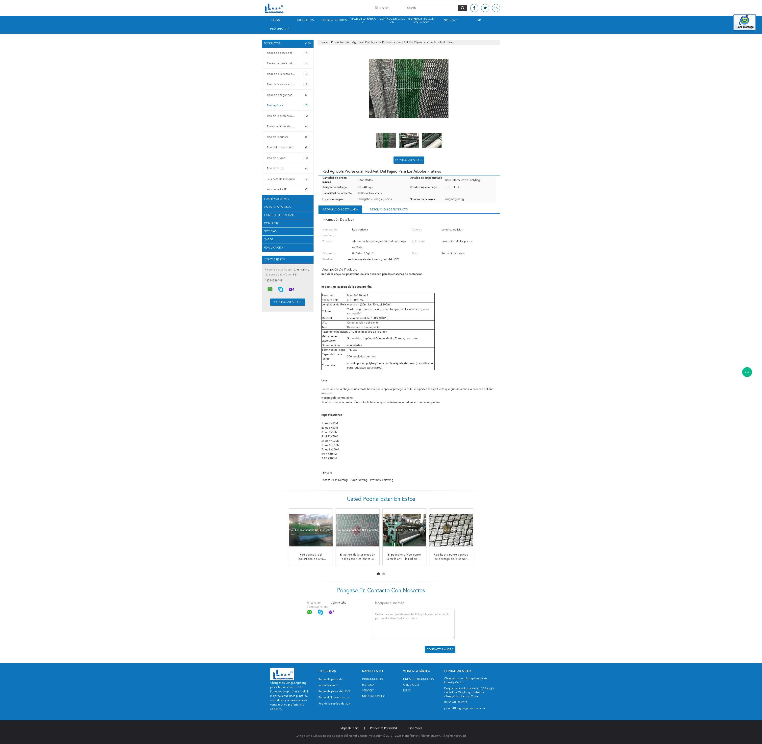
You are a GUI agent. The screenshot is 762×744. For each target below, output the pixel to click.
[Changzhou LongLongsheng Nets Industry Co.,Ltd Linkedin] (496, 8)
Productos (305, 20)
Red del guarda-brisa (287, 147)
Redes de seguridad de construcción (288, 95)
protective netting (381, 480)
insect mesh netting (335, 480)
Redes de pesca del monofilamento (288, 53)
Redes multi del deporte (287, 126)
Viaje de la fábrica (363, 20)
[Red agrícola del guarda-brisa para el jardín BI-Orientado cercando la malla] (451, 530)
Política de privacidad (383, 728)
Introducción (372, 679)
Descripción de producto (389, 209)
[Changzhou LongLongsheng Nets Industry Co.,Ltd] (270, 289)
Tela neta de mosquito (287, 179)
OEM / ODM (411, 685)
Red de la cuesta (287, 137)
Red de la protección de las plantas (288, 116)
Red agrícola (287, 105)
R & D (406, 690)
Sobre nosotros (334, 20)
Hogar (276, 20)
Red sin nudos (287, 158)
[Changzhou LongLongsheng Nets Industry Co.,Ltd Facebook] (474, 8)
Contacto (272, 223)
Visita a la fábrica (277, 207)
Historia (368, 685)
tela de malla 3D (287, 189)
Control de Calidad (279, 215)
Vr (479, 20)
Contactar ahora (408, 160)
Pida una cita (280, 29)
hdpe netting (359, 480)
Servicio (368, 690)
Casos (268, 239)
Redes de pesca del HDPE (287, 63)
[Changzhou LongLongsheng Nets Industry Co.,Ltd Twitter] (485, 8)
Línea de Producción (418, 679)
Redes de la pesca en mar (287, 74)
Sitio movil (415, 728)
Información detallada (340, 209)
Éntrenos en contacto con (421, 20)
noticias (270, 231)
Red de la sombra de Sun (287, 84)
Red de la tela (287, 168)
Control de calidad (392, 20)
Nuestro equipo (374, 696)
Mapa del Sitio (350, 728)
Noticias (450, 20)
